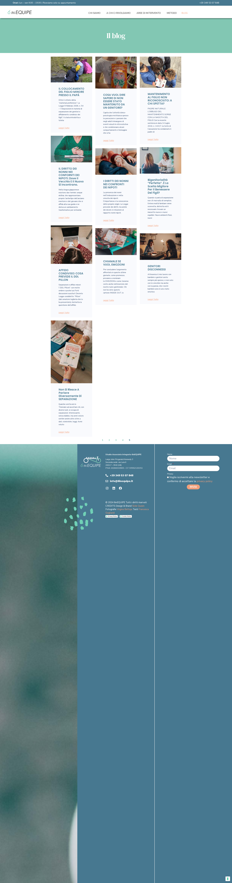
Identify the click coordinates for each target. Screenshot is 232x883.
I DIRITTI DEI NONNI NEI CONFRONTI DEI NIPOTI (116, 184)
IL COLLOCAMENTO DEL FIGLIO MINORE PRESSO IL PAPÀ (71, 92)
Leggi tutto (64, 128)
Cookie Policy (126, 516)
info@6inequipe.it (121, 481)
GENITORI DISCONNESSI (157, 267)
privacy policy (204, 481)
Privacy (170, 474)
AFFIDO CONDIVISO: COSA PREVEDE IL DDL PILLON (71, 275)
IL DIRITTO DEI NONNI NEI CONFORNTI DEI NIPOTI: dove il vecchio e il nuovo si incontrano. (71, 177)
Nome (169, 454)
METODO (172, 13)
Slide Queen (138, 505)
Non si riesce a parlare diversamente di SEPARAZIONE (70, 394)
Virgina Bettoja (124, 509)
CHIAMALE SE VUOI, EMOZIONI (114, 262)
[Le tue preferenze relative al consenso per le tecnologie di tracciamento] (227, 878)
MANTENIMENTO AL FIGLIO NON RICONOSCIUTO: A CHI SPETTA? (160, 98)
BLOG (184, 13)
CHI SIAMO (94, 13)
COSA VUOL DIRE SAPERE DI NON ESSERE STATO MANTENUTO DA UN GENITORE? (114, 101)
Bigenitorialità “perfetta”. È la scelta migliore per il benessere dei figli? (159, 186)
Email (169, 464)
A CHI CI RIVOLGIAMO (118, 13)
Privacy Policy (112, 516)
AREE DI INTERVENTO (149, 13)
